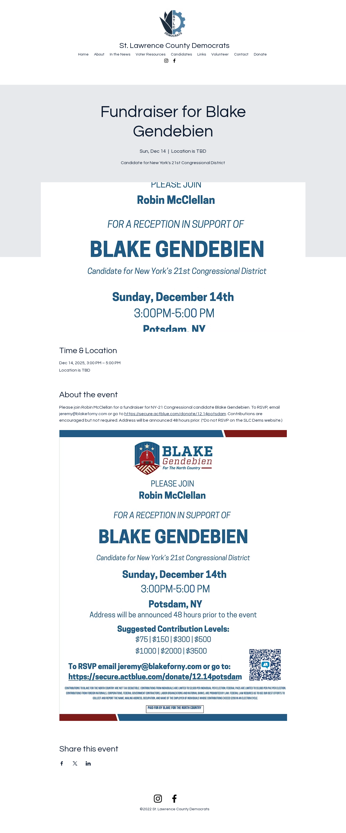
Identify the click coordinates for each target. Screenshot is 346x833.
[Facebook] (174, 60)
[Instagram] (166, 60)
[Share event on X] (75, 763)
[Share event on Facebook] (61, 763)
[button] (99, 54)
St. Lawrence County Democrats (174, 46)
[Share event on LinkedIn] (88, 763)
